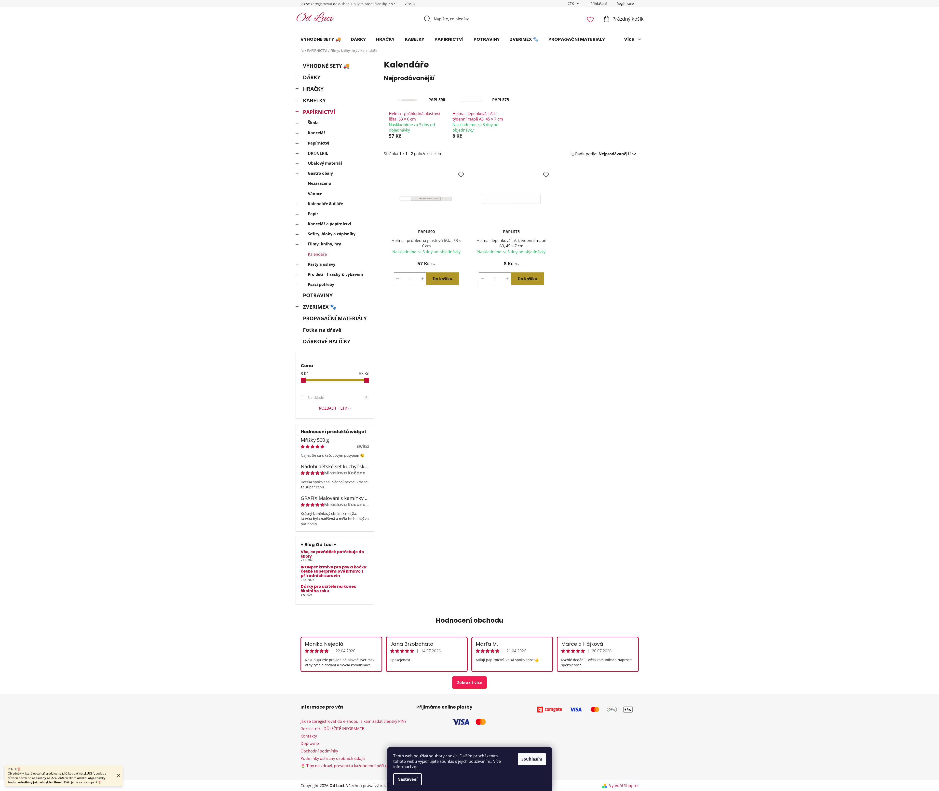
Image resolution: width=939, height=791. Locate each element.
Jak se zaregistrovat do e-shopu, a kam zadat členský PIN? (347, 3)
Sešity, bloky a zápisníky (331, 234)
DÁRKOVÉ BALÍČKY (326, 341)
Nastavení (407, 779)
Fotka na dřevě (322, 329)
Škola (313, 122)
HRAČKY (313, 88)
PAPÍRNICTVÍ (319, 111)
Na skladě (337, 397)
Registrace (625, 3)
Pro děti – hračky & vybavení (335, 274)
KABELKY (314, 100)
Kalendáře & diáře (325, 203)
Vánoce (315, 193)
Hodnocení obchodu (469, 620)
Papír (313, 213)
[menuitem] (321, 39)
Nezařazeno (319, 183)
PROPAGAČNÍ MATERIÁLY (335, 318)
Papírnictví (318, 143)
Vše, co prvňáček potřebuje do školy (332, 554)
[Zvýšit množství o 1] (422, 279)
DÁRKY (311, 77)
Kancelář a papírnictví (329, 224)
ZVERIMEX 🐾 (319, 306)
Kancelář (316, 132)
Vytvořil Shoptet (624, 785)
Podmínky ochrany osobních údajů (332, 758)
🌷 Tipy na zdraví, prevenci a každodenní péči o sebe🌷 (351, 765)
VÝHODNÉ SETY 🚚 (326, 65)
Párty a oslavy (321, 264)
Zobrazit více (469, 682)
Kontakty (308, 736)
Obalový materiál (325, 163)
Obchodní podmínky (319, 751)
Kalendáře (317, 254)
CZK (571, 3)
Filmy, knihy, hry (324, 244)
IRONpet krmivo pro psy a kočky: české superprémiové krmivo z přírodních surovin (334, 571)
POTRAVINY (318, 295)
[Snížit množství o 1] (397, 279)
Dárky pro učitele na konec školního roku (328, 588)
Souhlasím (531, 759)
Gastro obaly (320, 173)
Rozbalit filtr (333, 408)
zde (415, 766)
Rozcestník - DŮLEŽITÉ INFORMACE (332, 728)
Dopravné (309, 743)
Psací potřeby (321, 284)
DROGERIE (318, 153)
